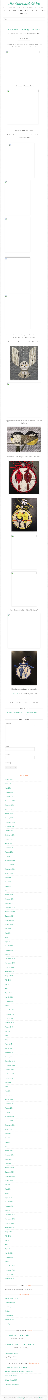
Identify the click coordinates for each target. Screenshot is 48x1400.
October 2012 (9, 1274)
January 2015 (9, 1159)
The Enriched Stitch (24, 3)
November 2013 (10, 1219)
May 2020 (8, 886)
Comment (8, 723)
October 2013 (9, 1223)
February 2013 (9, 1257)
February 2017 (9, 1052)
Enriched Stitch (15, 33)
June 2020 (8, 882)
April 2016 (8, 1095)
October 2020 (9, 865)
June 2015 (8, 1138)
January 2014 (9, 1210)
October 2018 (9, 967)
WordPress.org (20, 1398)
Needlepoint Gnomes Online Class (17, 1335)
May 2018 (8, 988)
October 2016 (9, 1069)
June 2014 (8, 1189)
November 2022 (10, 801)
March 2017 (9, 1048)
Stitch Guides (9, 1319)
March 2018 (9, 997)
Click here (15, 694)
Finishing (8, 1307)
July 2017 (8, 1031)
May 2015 (8, 1142)
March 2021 (9, 843)
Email (7, 754)
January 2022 (9, 818)
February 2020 (9, 899)
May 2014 (8, 1193)
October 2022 (9, 805)
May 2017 (8, 1040)
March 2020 (9, 895)
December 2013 (10, 1215)
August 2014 (9, 1180)
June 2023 (8, 784)
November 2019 (10, 912)
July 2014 (8, 1185)
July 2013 (8, 1236)
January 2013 (9, 1261)
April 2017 (8, 1044)
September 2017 (10, 1023)
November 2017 (10, 1014)
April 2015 (8, 1146)
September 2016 (10, 1074)
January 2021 (9, 852)
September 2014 (10, 1176)
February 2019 (9, 950)
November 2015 (10, 1116)
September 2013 (10, 1227)
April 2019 (8, 941)
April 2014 (8, 1197)
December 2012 (10, 1266)
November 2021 (10, 826)
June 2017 (8, 1035)
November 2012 (10, 1270)
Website (7, 763)
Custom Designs (10, 1302)
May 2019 (8, 937)
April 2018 (8, 993)
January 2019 (9, 954)
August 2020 (9, 873)
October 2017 (9, 1018)
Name (7, 746)
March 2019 (9, 946)
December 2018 (10, 959)
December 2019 (10, 907)
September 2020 (10, 869)
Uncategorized (9, 1324)
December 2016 (10, 1061)
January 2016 (9, 1108)
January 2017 (9, 1057)
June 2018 (8, 984)
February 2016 (9, 1104)
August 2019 (9, 924)
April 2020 (8, 890)
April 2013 (8, 1249)
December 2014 (10, 1163)
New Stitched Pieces (14, 712)
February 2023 (9, 792)
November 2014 (10, 1168)
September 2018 (10, 971)
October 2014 (9, 1172)
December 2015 (10, 1112)
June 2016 (8, 1087)
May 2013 (8, 1244)
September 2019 (10, 920)
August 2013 (9, 1232)
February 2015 (9, 1155)
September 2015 (10, 1125)
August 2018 (9, 976)
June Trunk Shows (11, 1353)
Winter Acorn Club (11, 1380)
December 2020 (10, 856)
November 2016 (10, 1065)
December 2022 (10, 796)
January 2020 (9, 903)
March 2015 (9, 1151)
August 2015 (9, 1129)
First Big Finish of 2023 (12, 1384)
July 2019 (8, 929)
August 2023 (9, 779)
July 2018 (8, 980)
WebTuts (41, 1398)
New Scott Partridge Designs (24, 29)
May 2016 (8, 1091)
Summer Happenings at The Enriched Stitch (20, 1344)
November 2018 (10, 963)
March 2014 (9, 1202)
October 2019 (9, 916)
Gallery (7, 1311)
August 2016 (9, 1078)
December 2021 (10, 822)
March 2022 (9, 813)
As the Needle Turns (32, 702)
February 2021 (9, 848)
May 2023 (8, 788)
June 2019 (8, 933)
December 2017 (10, 1010)
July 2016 (8, 1082)
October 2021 (9, 831)
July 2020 (8, 877)
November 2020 (10, 860)
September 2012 (10, 1279)
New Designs (9, 1315)
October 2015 (9, 1121)
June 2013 (8, 1240)
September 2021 (10, 835)
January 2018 (9, 1005)
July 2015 (8, 1133)
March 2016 (9, 1099)
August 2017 (9, 1027)
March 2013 (9, 1253)
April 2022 (8, 809)
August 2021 (9, 839)
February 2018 (9, 1001)
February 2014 (9, 1206)
